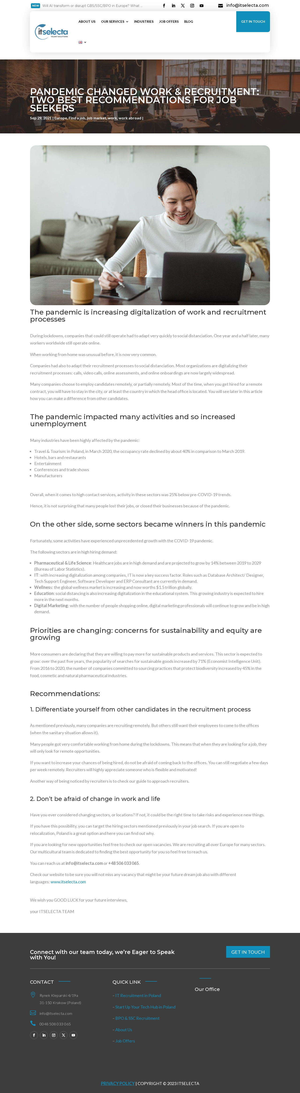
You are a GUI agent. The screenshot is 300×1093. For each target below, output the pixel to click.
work (112, 118)
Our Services (112, 21)
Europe (60, 118)
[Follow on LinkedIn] (173, 5)
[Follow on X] (183, 5)
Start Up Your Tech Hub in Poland (145, 1006)
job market (96, 118)
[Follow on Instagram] (192, 5)
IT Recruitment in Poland (138, 995)
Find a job (77, 118)
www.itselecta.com (68, 881)
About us (87, 21)
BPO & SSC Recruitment (137, 1018)
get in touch (248, 952)
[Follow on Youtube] (201, 5)
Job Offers (169, 21)
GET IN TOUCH (253, 21)
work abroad (130, 118)
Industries (144, 21)
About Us (123, 1029)
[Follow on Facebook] (164, 5)
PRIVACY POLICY (118, 1083)
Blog (188, 21)
